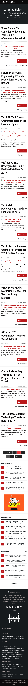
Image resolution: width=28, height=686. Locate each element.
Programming (23, 110)
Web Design (11, 65)
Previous (8, 452)
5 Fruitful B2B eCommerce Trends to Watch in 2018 (13, 336)
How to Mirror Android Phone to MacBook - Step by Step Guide (15, 571)
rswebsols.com (14, 618)
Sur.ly (16, 621)
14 (12, 456)
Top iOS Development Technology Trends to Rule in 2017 (13, 417)
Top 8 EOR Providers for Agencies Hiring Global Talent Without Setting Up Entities (16, 488)
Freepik (14, 684)
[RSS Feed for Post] (23, 9)
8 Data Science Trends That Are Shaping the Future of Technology (15, 522)
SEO (25, 197)
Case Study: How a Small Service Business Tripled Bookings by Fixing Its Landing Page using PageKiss (15, 538)
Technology (24, 155)
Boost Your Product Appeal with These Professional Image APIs (15, 472)
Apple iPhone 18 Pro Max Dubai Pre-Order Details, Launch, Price (15, 555)
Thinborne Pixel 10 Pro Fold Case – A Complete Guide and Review (16, 467)
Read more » (21, 61)
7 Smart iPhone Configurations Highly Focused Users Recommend (15, 560)
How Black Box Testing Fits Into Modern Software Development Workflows (15, 527)
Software (24, 445)
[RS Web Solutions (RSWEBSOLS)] (8, 2)
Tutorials (24, 65)
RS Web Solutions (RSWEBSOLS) (17, 680)
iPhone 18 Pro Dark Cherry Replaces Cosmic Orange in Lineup (15, 576)
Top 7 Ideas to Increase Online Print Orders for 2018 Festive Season (13, 250)
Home (8, 17)
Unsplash (16, 682)
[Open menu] (3, 630)
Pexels (23, 682)
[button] (22, 2)
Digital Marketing (22, 324)
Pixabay (20, 682)
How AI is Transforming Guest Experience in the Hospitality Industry (15, 477)
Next (18, 456)
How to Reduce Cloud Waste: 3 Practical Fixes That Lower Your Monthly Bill (15, 544)
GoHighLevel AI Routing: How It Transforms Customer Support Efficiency (15, 483)
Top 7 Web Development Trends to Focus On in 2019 (14, 209)
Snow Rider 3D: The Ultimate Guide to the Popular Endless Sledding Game (16, 532)
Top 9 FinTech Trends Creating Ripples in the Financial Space (13, 121)
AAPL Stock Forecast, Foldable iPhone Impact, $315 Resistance (15, 566)
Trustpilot (14, 610)
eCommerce (18, 65)
